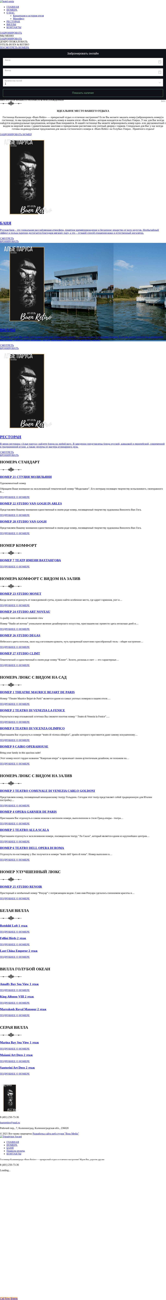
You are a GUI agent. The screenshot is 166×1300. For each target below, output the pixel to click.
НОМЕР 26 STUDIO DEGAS (20, 635)
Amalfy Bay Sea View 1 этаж (19, 984)
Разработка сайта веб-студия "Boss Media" (56, 1133)
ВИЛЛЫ (11, 24)
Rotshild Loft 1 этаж (14, 925)
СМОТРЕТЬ (7, 238)
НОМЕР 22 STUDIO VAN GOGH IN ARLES (31, 503)
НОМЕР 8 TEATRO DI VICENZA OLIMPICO (32, 728)
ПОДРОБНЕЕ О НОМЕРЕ (15, 497)
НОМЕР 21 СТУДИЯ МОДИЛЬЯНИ (26, 477)
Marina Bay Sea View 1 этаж (19, 1042)
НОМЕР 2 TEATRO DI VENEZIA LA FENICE (32, 710)
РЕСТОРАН (13, 21)
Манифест (18, 18)
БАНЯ (10, 1148)
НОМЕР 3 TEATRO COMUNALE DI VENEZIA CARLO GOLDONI (47, 791)
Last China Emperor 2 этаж (19, 950)
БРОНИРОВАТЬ (9, 241)
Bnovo (163, 101)
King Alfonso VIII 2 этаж (17, 996)
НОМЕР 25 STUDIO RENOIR (21, 886)
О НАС (10, 12)
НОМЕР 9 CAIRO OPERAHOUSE (24, 746)
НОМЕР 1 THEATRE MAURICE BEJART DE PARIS (37, 692)
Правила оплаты (15, 1150)
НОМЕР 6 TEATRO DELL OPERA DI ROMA (32, 848)
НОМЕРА (11, 9)
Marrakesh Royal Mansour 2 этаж (23, 1009)
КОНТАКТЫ (13, 27)
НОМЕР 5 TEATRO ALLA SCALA (24, 830)
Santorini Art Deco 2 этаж (17, 1067)
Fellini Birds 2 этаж (13, 938)
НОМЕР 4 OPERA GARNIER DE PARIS (28, 811)
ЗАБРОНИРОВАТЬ (11, 32)
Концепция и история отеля (28, 15)
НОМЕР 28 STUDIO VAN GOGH (23, 521)
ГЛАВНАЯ (12, 7)
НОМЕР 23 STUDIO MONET (20, 593)
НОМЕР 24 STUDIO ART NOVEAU (25, 611)
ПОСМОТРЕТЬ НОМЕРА (14, 47)
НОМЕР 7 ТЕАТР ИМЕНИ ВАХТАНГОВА (30, 560)
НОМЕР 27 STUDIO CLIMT (20, 653)
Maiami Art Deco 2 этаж (16, 1055)
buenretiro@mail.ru (10, 1122)
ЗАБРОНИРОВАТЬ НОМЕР (16, 134)
